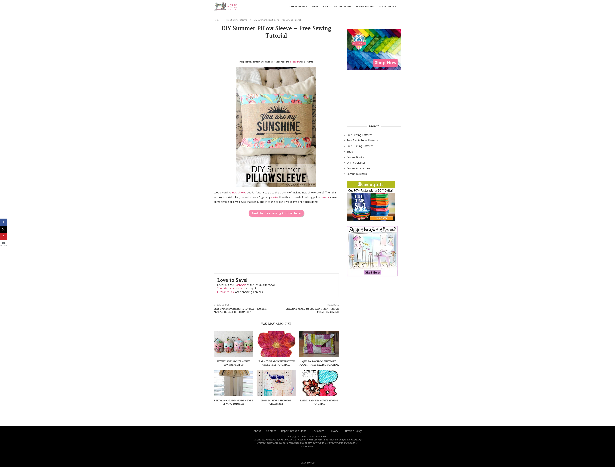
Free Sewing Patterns (236, 19)
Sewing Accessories (358, 168)
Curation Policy (353, 431)
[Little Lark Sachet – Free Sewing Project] (233, 344)
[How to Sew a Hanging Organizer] (276, 383)
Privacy (334, 431)
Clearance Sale (226, 292)
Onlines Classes (356, 162)
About (257, 431)
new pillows (239, 192)
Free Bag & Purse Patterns (363, 140)
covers (325, 197)
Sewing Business (365, 6)
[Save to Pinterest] (3, 236)
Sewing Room (386, 6)
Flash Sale (240, 285)
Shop (315, 6)
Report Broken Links (293, 431)
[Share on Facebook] (3, 222)
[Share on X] (3, 229)
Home (217, 19)
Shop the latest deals (229, 288)
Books (326, 6)
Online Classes (342, 6)
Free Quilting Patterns (360, 146)
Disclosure (318, 431)
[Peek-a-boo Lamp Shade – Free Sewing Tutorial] (233, 383)
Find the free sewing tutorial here (276, 213)
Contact (271, 431)
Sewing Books (355, 157)
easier (274, 197)
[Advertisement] (276, 50)
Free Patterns (297, 6)
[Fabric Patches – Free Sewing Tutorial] (319, 383)
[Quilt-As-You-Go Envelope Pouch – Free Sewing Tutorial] (319, 344)
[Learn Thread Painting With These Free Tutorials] (276, 344)
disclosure (295, 61)
